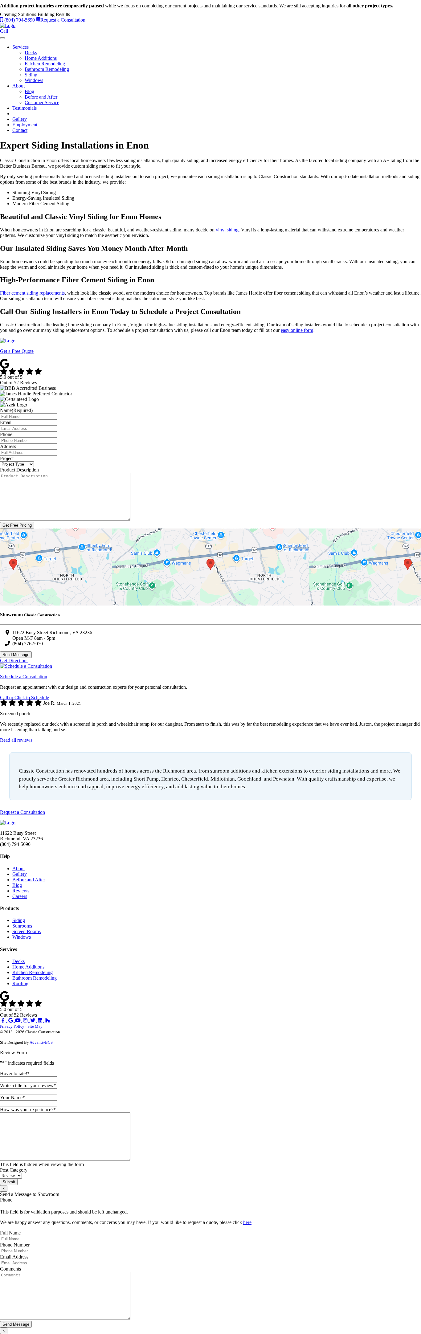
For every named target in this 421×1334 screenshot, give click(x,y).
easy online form (297, 330)
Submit (8, 1182)
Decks (31, 52)
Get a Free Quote (17, 351)
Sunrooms (22, 925)
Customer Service (42, 102)
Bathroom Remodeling (47, 69)
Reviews (20, 890)
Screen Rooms (26, 931)
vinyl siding (227, 229)
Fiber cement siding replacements (32, 293)
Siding (31, 74)
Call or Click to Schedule (24, 697)
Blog (29, 91)
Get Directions (14, 660)
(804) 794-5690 (19, 19)
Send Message (15, 654)
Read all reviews (16, 740)
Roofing (20, 983)
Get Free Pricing (17, 525)
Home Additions (41, 58)
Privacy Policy (12, 1026)
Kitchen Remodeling (45, 63)
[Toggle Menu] (2, 38)
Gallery (19, 119)
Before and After (41, 97)
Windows (34, 80)
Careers (19, 896)
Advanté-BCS (41, 1042)
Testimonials (24, 108)
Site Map (35, 1026)
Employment (24, 124)
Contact (19, 130)
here (247, 1222)
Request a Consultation (62, 19)
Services (20, 47)
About (18, 85)
